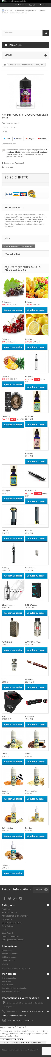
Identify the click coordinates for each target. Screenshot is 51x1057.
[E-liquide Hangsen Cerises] (13, 324)
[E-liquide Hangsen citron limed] (37, 324)
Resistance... (30, 568)
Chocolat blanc (31, 791)
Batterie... (29, 531)
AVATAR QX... (7, 642)
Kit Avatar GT (30, 491)
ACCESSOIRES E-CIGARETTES (15, 916)
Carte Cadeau (7, 926)
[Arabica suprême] (37, 739)
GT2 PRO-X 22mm (33, 642)
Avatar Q (5, 568)
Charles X (6, 416)
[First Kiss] (37, 401)
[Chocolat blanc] (37, 776)
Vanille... (5, 754)
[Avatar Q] (13, 553)
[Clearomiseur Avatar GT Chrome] (13, 590)
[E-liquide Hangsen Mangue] (37, 287)
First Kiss (29, 416)
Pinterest (43, 139)
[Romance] (37, 438)
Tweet (7, 139)
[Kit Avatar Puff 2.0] (37, 361)
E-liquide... (6, 302)
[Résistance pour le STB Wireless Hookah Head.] (37, 701)
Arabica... (29, 754)
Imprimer (9, 167)
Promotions (7, 950)
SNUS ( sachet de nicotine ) (13, 940)
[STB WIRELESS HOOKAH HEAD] (13, 701)
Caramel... (6, 791)
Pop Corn (29, 828)
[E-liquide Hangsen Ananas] (13, 361)
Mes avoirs (6, 981)
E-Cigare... (29, 679)
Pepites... (6, 865)
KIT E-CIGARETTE (9, 913)
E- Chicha (6, 909)
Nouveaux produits (9, 954)
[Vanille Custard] (13, 739)
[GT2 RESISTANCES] (13, 664)
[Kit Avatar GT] (37, 476)
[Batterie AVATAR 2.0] (37, 516)
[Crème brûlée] (13, 813)
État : (4, 123)
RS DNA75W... (31, 605)
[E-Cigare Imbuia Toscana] (37, 664)
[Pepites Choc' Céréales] (13, 850)
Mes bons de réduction (11, 992)
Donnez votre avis (9, 144)
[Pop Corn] (37, 813)
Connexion (44, 5)
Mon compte (9, 973)
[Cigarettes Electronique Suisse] (25, 1)
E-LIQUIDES (7, 919)
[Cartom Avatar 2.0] (13, 516)
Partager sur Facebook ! (14, 163)
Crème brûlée (7, 828)
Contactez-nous (21, 5)
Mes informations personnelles (14, 988)
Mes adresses (7, 985)
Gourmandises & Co (10, 936)
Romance (29, 453)
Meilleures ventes (9, 957)
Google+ (30, 139)
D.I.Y (4, 930)
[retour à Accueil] (4, 65)
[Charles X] (13, 401)
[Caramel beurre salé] (13, 776)
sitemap (5, 964)
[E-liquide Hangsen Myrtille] (13, 287)
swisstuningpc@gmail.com (23, 1020)
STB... (4, 716)
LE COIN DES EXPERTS (12, 923)
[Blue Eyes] (13, 476)
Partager (18, 139)
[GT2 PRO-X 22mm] (37, 627)
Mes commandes (9, 978)
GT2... (4, 679)
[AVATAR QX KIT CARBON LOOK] (13, 627)
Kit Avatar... (30, 376)
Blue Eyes (6, 491)
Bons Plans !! (7, 933)
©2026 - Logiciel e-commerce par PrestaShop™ (20, 1050)
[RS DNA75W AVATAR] (37, 590)
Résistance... (30, 716)
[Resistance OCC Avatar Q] (37, 553)
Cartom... (6, 531)
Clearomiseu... (8, 605)
